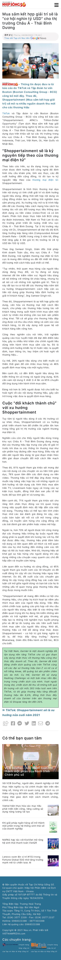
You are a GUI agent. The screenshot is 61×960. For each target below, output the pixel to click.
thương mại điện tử (45, 179)
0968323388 (32, 924)
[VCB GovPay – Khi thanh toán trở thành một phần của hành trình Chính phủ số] (30, 761)
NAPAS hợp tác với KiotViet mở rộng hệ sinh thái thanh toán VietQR (22, 841)
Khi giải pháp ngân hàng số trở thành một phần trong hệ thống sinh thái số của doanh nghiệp (23, 825)
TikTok (6, 113)
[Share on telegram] (48, 723)
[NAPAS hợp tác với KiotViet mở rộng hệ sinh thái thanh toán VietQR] (53, 843)
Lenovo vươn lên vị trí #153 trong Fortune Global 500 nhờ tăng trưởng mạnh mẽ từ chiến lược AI (22, 859)
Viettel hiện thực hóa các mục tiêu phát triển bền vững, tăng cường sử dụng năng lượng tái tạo (22, 808)
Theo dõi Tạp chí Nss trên (17, 38)
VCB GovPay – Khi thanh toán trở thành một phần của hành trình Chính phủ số (29, 771)
